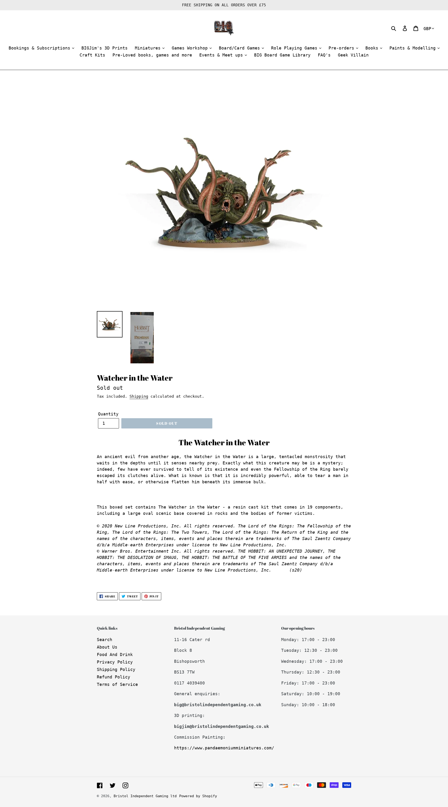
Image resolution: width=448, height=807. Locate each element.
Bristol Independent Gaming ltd (145, 796)
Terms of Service (117, 684)
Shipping (139, 396)
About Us (107, 647)
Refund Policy (113, 676)
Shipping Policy (116, 669)
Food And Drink (115, 654)
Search (104, 639)
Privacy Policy (115, 662)
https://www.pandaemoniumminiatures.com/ (224, 747)
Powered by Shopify (198, 796)
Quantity (108, 413)
